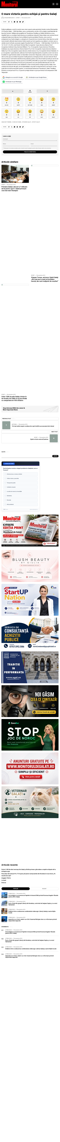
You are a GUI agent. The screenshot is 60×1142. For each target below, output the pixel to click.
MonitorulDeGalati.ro (34, 509)
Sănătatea (9, 495)
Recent (44, 888)
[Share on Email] (20, 21)
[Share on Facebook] (9, 21)
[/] (53, 4)
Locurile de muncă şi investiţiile (14, 491)
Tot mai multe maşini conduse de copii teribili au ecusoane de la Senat (33, 426)
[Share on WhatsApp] (14, 21)
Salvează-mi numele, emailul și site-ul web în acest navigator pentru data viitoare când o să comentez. (27, 148)
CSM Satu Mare (17, 122)
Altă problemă (10, 504)
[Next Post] (54, 438)
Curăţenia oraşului (11, 487)
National (14, 424)
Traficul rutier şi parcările (13, 478)
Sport (18, 17)
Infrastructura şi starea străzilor (14, 474)
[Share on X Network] (11, 21)
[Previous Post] (6, 425)
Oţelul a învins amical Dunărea (39, 439)
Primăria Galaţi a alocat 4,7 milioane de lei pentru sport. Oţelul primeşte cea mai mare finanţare (14, 188)
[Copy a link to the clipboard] (23, 21)
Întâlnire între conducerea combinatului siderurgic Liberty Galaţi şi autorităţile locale (31, 912)
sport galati (36, 122)
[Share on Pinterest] (17, 21)
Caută (55, 456)
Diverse (3, 882)
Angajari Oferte (6, 878)
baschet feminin (6, 122)
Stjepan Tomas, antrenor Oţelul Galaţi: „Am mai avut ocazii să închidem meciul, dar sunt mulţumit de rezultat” (44, 279)
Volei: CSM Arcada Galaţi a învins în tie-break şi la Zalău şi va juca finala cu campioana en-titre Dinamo (14, 398)
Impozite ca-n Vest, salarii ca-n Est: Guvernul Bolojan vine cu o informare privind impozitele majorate (32, 920)
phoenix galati (27, 122)
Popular (15, 888)
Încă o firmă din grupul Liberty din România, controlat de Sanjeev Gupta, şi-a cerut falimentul (32, 904)
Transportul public (11, 482)
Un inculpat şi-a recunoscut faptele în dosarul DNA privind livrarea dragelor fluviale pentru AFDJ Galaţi (33, 896)
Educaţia (9, 500)
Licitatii (3, 880)
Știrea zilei (11, 893)
